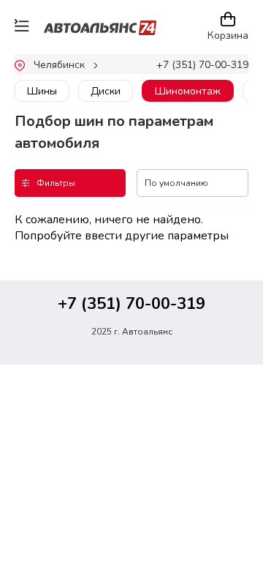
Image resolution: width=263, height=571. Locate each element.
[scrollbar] (79, 107)
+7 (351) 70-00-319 (202, 65)
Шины (42, 91)
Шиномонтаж (188, 91)
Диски (106, 91)
